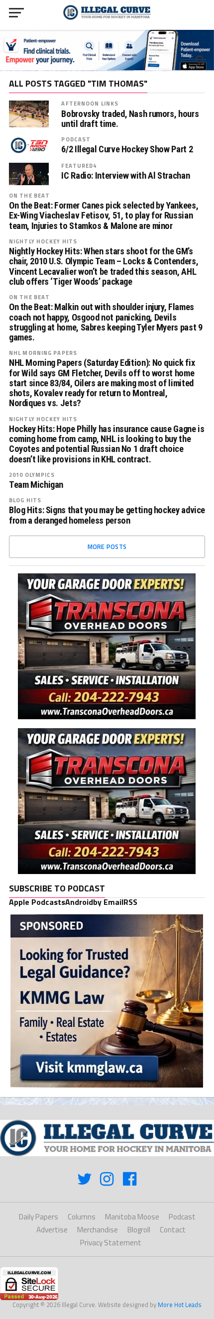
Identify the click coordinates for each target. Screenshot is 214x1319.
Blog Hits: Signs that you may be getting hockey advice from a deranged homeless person (107, 515)
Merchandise (97, 1229)
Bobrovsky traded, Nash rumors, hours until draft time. (130, 119)
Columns (82, 1216)
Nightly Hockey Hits (43, 241)
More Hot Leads (180, 1305)
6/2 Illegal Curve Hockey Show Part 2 (127, 149)
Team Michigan (36, 485)
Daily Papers (38, 1216)
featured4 (79, 165)
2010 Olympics (32, 474)
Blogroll (138, 1229)
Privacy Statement (110, 1242)
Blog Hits (25, 500)
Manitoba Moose (132, 1216)
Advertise (52, 1229)
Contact (173, 1229)
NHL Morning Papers (43, 352)
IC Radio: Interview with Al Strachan (125, 176)
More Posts (107, 546)
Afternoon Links (89, 103)
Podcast (76, 139)
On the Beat (29, 195)
